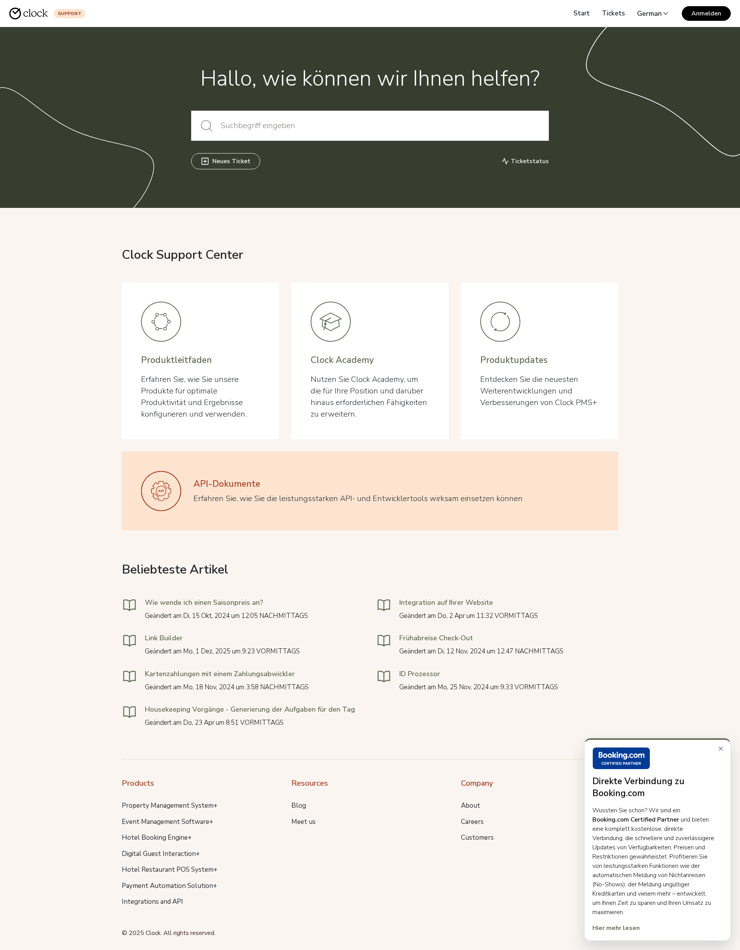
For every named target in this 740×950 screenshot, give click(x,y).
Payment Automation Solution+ (169, 885)
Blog (298, 805)
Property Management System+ (169, 805)
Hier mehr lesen (616, 928)
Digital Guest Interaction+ (161, 853)
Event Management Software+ (167, 821)
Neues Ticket (231, 161)
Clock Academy (342, 360)
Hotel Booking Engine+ (157, 837)
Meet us (303, 821)
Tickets (613, 13)
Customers (477, 837)
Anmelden (706, 13)
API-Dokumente (226, 484)
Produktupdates (514, 360)
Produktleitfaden (176, 360)
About (470, 805)
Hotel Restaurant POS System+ (169, 869)
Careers (472, 821)
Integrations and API (152, 901)
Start (582, 13)
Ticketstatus (530, 161)
